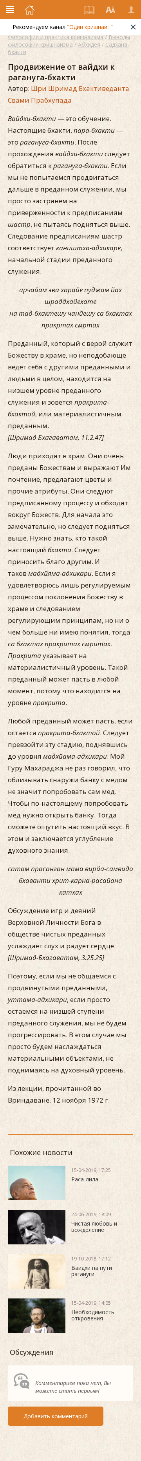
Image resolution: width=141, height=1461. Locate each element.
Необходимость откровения (92, 1315)
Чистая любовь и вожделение (94, 1226)
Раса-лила (84, 1179)
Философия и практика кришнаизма (55, 37)
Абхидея (89, 44)
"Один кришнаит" (90, 27)
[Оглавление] (89, 10)
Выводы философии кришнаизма (69, 40)
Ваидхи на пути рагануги (91, 1271)
